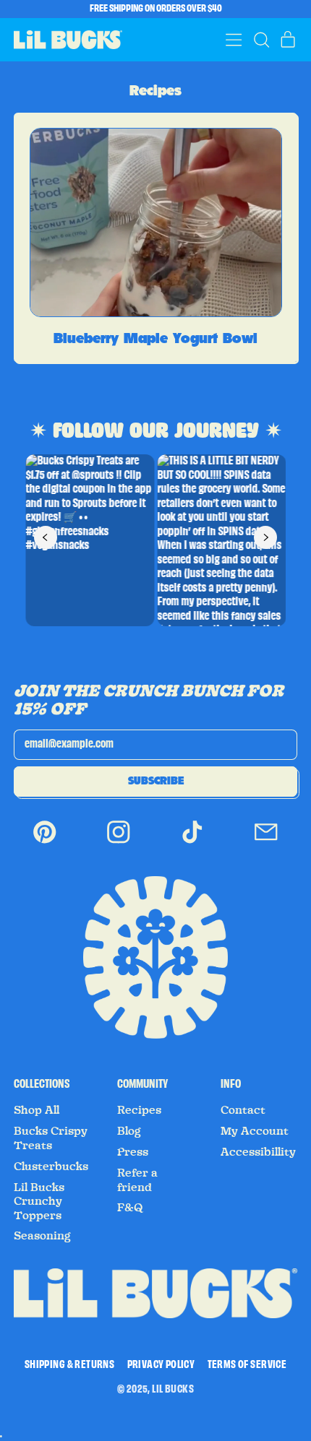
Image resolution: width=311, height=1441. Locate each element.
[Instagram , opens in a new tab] (118, 841)
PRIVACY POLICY (161, 1365)
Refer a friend (137, 1180)
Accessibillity (258, 1152)
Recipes (139, 1110)
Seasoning (42, 1236)
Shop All (36, 1110)
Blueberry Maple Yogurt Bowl (155, 338)
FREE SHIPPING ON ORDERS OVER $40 (156, 9)
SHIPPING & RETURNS (69, 1365)
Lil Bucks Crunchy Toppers (39, 1201)
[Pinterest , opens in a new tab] (45, 841)
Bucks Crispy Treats (51, 1138)
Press (132, 1152)
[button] (261, 39)
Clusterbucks (51, 1166)
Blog (128, 1131)
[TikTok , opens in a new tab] (192, 841)
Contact (243, 1110)
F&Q (130, 1207)
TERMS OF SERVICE (247, 1365)
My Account (255, 1131)
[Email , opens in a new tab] (266, 841)
